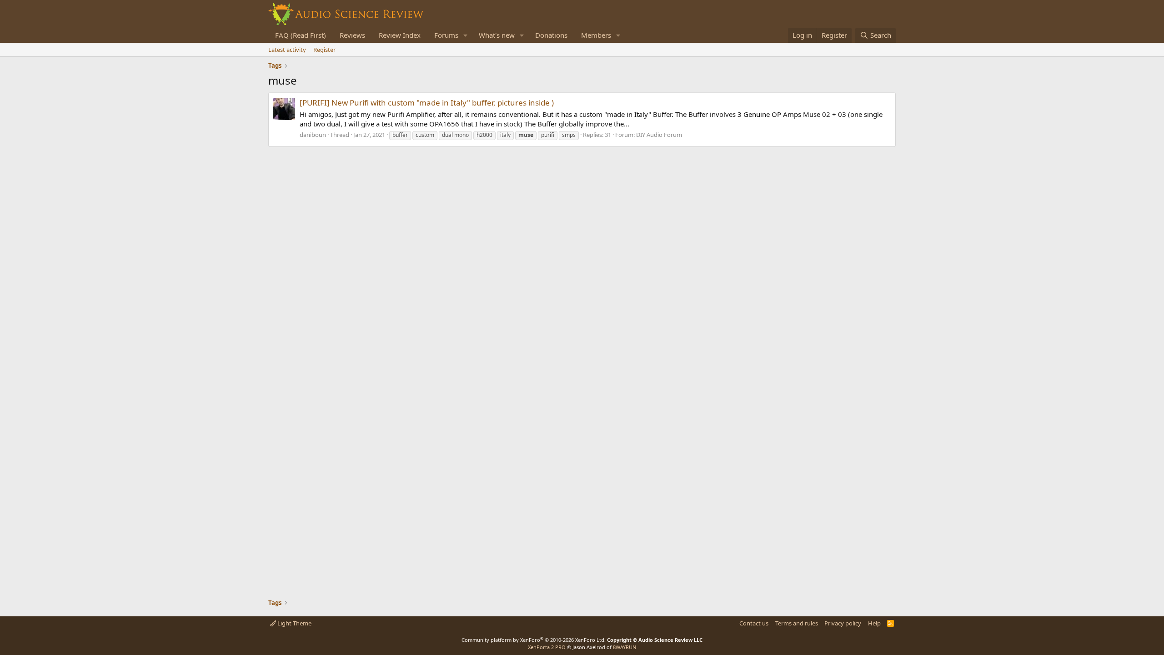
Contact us (753, 623)
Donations (551, 35)
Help (874, 623)
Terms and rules (796, 623)
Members (596, 35)
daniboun (313, 135)
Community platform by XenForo (534, 639)
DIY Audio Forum (659, 135)
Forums (446, 35)
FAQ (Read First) (300, 35)
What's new (497, 35)
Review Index (400, 35)
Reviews (352, 35)
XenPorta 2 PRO (547, 647)
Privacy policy (842, 623)
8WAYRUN (624, 647)
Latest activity (287, 49)
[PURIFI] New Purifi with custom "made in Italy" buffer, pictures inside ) (427, 102)
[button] (465, 35)
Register (324, 49)
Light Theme (293, 623)
